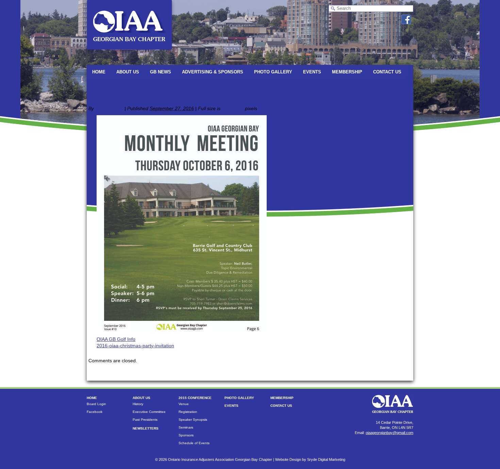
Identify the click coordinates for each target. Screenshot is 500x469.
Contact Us (387, 71)
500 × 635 (233, 108)
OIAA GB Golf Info (116, 339)
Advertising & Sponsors (212, 71)
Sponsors (186, 435)
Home (98, 71)
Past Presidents (145, 419)
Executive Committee (149, 412)
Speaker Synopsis (193, 419)
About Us (127, 71)
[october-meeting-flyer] (182, 329)
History (138, 404)
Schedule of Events (194, 443)
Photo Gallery (273, 71)
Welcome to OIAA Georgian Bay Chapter (135, 85)
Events (312, 71)
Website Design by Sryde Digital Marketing (310, 459)
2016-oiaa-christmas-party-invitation (135, 345)
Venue (184, 404)
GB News (160, 71)
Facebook (94, 412)
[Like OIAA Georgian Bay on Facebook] (406, 19)
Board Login (96, 404)
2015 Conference (195, 398)
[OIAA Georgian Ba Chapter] (129, 52)
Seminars (186, 427)
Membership (347, 71)
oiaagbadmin (109, 108)
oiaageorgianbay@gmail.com (389, 433)
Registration (188, 412)
